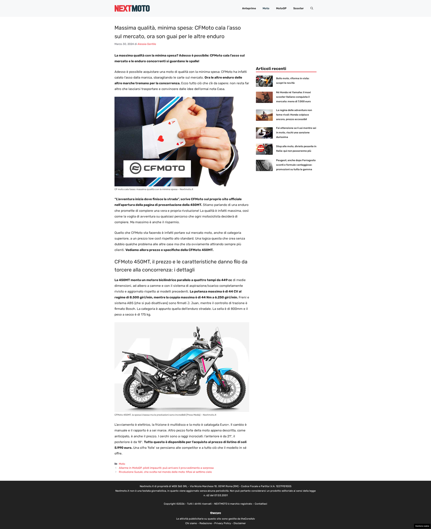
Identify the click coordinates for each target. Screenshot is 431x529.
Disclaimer (240, 523)
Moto (266, 8)
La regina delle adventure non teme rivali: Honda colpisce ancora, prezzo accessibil (294, 115)
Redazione (206, 523)
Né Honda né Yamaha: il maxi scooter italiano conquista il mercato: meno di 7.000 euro (293, 97)
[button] (312, 8)
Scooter (298, 8)
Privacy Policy (222, 523)
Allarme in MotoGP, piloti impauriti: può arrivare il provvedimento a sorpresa (166, 467)
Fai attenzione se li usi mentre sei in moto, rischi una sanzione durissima (296, 132)
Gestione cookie (422, 526)
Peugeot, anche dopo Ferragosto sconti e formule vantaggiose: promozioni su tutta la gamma (296, 165)
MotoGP (281, 8)
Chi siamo (191, 523)
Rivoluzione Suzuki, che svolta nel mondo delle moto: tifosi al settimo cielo (165, 471)
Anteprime (249, 8)
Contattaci (261, 503)
